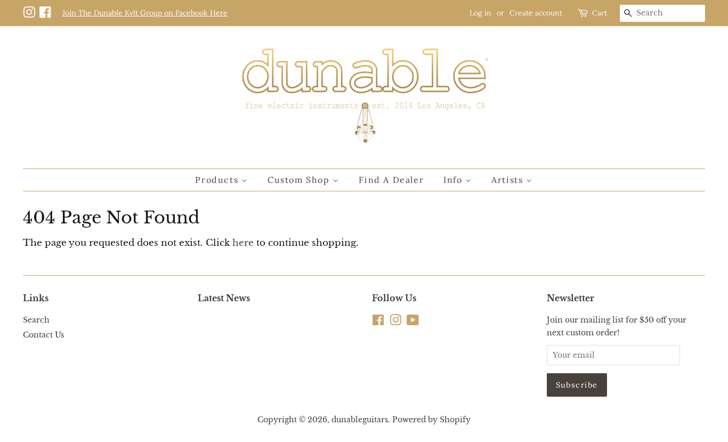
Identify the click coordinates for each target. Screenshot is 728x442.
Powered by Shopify (431, 419)
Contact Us (43, 335)
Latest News (224, 298)
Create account (535, 13)
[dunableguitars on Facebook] (47, 12)
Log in (480, 13)
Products (218, 179)
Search (36, 320)
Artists (508, 179)
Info (454, 179)
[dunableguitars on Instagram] (31, 12)
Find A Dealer (391, 179)
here (243, 242)
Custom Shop (300, 179)
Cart (599, 13)
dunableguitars (359, 419)
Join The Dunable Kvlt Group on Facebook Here (145, 13)
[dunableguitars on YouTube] (413, 322)
